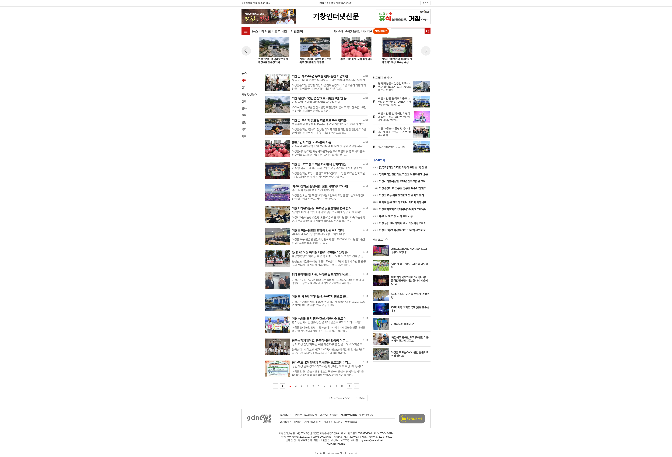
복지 (243, 129)
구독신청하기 (415, 418)
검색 (427, 31)
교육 (243, 115)
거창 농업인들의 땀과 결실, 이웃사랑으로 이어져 (401, 223)
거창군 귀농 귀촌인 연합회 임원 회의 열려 (398, 195)
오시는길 (338, 421)
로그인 (425, 3)
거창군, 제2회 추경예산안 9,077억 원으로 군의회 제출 (401, 230)
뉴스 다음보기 (425, 51)
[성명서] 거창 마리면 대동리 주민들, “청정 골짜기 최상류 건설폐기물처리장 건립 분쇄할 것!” (401, 167)
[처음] (275, 385)
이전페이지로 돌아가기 (340, 398)
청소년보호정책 (366, 414)
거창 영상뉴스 (249, 94)
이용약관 (334, 414)
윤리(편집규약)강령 (312, 421)
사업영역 (328, 421)
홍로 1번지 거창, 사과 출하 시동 (393, 216)
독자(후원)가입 (352, 31)
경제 (243, 101)
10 (342, 385)
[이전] (282, 385)
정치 (243, 87)
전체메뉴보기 (245, 31)
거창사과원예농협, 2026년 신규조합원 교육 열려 (401, 181)
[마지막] (356, 385)
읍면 (243, 122)
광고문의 (324, 414)
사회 (243, 80)
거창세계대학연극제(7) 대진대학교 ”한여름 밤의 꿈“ (401, 209)
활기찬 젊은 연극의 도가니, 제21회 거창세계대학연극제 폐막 (401, 202)
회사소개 (338, 31)
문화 (243, 108)
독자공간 (284, 414)
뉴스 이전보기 (246, 51)
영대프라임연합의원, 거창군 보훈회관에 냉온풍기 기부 (401, 174)
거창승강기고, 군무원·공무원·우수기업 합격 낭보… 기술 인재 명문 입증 (401, 188)
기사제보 (367, 31)
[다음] (349, 385)
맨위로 (362, 398)
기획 (243, 136)
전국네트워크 (381, 31)
